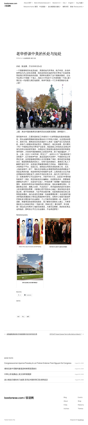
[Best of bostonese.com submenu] (50, 2)
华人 (23, 316)
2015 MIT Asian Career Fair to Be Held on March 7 (65, 334)
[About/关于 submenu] (32, 2)
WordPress (81, 420)
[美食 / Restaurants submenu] (83, 6)
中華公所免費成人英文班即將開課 (17, 374)
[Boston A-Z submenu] (60, 2)
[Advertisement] (44, 27)
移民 (28, 316)
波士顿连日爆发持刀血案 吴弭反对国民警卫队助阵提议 (26, 380)
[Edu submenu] (66, 2)
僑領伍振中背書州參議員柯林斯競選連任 (20, 369)
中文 (34, 58)
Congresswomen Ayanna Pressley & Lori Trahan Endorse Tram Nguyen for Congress (37, 363)
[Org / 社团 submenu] (83, 2)
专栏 (32, 58)
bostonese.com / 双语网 (19, 398)
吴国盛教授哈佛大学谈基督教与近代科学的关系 (22, 334)
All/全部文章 (26, 58)
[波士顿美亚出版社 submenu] (60, 6)
